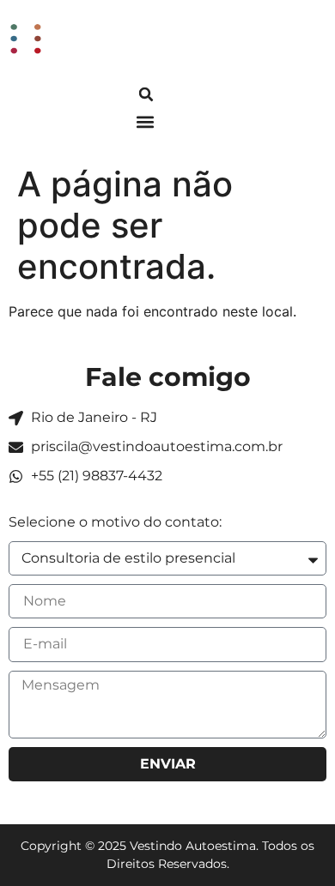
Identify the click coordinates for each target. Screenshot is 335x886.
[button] (146, 94)
